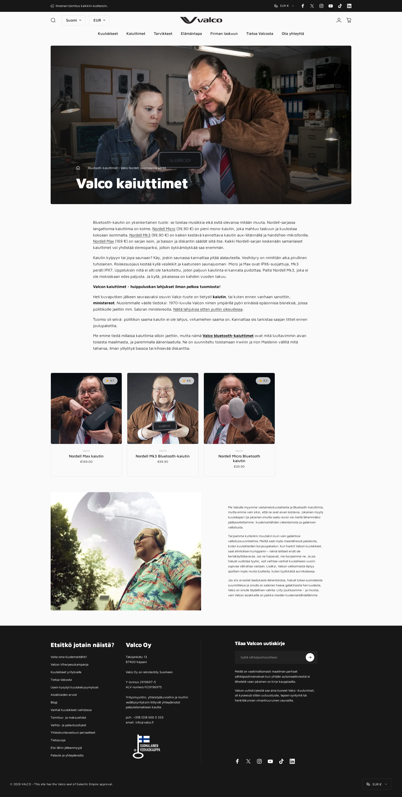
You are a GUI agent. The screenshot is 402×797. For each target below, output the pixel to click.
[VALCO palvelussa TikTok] (340, 6)
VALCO (86, 451)
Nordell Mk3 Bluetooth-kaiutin (163, 456)
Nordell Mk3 (139, 235)
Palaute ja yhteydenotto (67, 755)
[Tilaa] (310, 657)
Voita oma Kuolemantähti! (69, 657)
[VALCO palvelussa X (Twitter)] (312, 6)
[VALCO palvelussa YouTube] (331, 6)
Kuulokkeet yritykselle (66, 672)
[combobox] (284, 6)
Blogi (54, 702)
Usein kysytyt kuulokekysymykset (74, 687)
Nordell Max (103, 241)
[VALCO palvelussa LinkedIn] (349, 6)
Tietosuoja (58, 740)
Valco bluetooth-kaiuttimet (228, 335)
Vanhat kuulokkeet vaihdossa (71, 710)
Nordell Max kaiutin (86, 456)
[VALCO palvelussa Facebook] (303, 6)
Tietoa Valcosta (61, 679)
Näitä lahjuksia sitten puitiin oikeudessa (207, 309)
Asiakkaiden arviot (64, 694)
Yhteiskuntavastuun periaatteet (73, 732)
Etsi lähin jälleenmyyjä (66, 747)
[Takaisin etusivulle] (78, 168)
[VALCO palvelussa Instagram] (321, 6)
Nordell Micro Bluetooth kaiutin (239, 458)
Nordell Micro (163, 228)
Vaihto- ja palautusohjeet (68, 725)
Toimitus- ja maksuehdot (68, 717)
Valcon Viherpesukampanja (69, 664)
